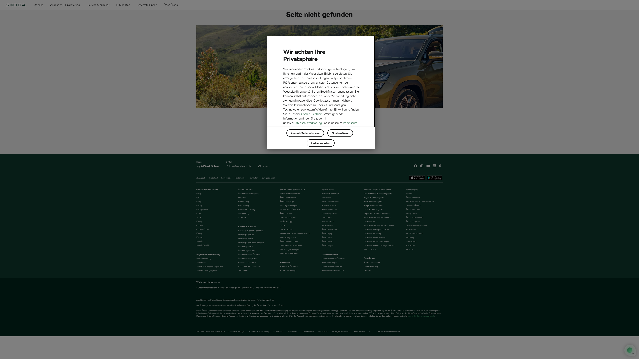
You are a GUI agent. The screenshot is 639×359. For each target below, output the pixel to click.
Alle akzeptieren (340, 133)
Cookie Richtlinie (311, 114)
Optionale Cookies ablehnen (305, 133)
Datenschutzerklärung (307, 123)
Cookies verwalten (320, 143)
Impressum (350, 123)
